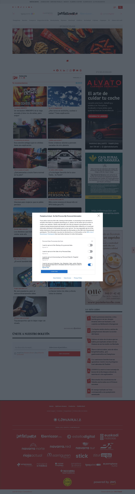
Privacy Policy (78, 278)
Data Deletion (57, 278)
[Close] (99, 216)
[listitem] (67, 241)
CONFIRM (54, 271)
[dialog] (67, 247)
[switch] (90, 245)
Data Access (67, 278)
